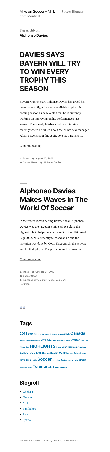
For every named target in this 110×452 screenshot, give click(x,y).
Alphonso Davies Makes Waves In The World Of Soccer (54, 199)
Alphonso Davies (52, 162)
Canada (77, 333)
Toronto (40, 366)
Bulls (67, 334)
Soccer (44, 359)
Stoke (75, 360)
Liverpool (46, 353)
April (49, 334)
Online (77, 353)
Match (54, 352)
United (51, 367)
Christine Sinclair (33, 340)
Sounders (56, 360)
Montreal (64, 352)
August (61, 334)
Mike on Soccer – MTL (37, 11)
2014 (30, 334)
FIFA (82, 340)
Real (26, 414)
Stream (82, 360)
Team (30, 367)
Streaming (23, 367)
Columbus (51, 340)
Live (39, 352)
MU (25, 403)
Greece (27, 397)
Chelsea (28, 392)
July (27, 353)
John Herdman (69, 347)
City (43, 339)
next (71, 353)
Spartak (27, 420)
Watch (56, 367)
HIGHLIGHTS (42, 346)
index (26, 158)
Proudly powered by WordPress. (61, 440)
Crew (68, 340)
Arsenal (54, 334)
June (32, 353)
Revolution (25, 360)
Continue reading (33, 146)
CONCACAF (61, 340)
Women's (63, 367)
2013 (23, 333)
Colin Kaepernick (51, 280)
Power (83, 353)
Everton (75, 339)
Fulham (22, 347)
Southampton (67, 360)
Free (86, 340)
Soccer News (30, 162)
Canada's (23, 340)
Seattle (34, 360)
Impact (58, 347)
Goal (27, 347)
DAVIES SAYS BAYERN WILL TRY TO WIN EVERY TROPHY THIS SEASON (50, 71)
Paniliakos (29, 409)
